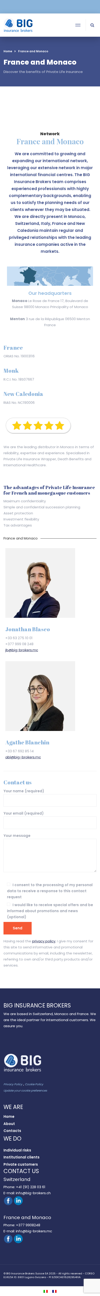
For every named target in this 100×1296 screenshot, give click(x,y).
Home (7, 51)
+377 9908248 (27, 1225)
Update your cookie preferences (25, 1090)
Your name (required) (23, 791)
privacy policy (43, 941)
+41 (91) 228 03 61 (30, 1186)
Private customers (20, 1164)
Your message (16, 835)
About (9, 1123)
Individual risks (17, 1150)
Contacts (12, 1130)
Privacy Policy (12, 1084)
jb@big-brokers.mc (21, 650)
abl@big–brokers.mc (23, 757)
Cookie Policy (34, 1084)
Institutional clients (21, 1157)
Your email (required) (23, 813)
